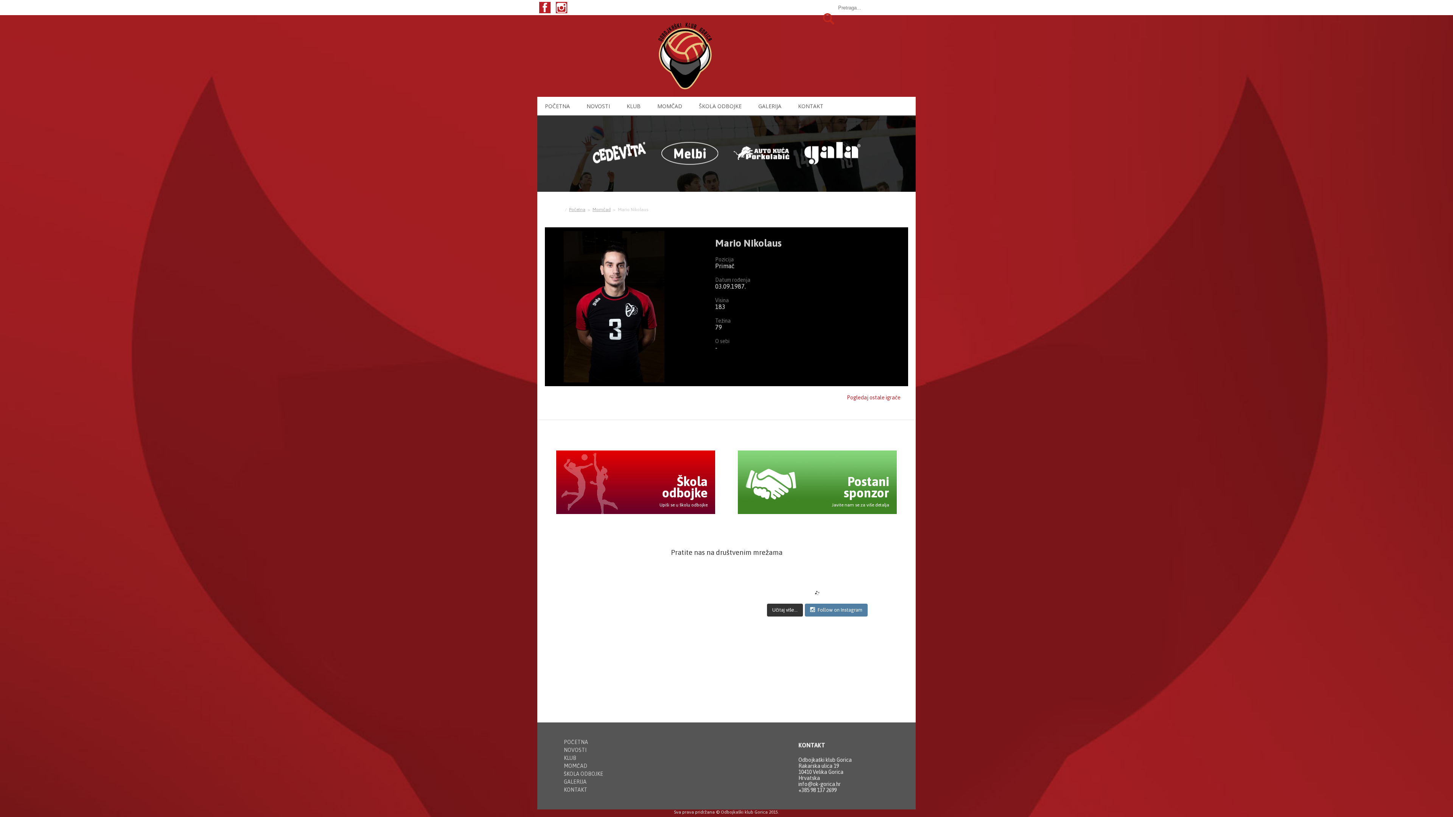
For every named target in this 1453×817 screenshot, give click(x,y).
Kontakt (810, 106)
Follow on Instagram (840, 610)
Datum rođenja (732, 280)
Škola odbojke (720, 106)
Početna (557, 106)
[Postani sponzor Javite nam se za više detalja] (817, 511)
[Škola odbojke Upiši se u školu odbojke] (635, 511)
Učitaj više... (785, 610)
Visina (722, 300)
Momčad (669, 106)
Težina (723, 321)
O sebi (722, 341)
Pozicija (724, 259)
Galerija (769, 106)
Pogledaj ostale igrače (874, 398)
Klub (634, 106)
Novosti (598, 106)
